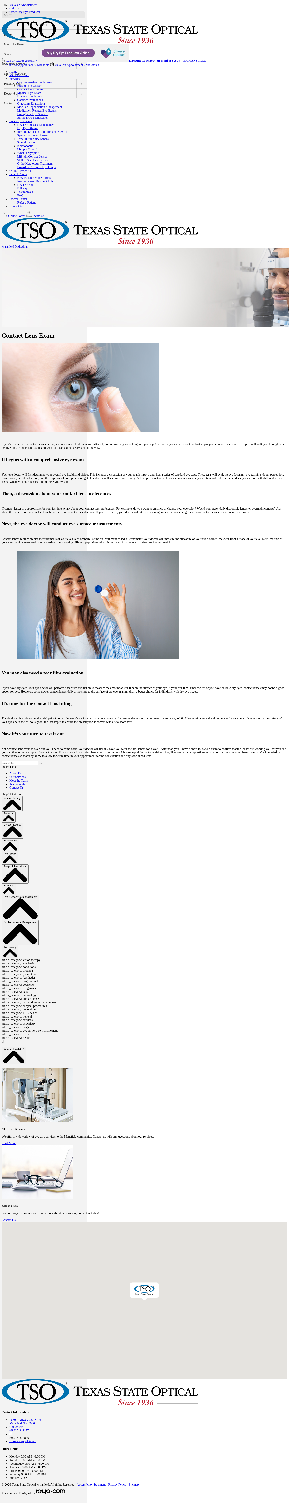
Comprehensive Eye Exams (34, 82)
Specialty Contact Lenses (33, 135)
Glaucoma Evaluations (31, 103)
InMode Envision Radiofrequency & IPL (42, 131)
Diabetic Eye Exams (30, 96)
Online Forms (16, 215)
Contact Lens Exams (30, 89)
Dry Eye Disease (27, 128)
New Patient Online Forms (34, 177)
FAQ (20, 195)
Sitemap (134, 1484)
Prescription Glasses (29, 85)
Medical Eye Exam (29, 93)
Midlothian (21, 246)
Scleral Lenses (26, 142)
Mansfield (8, 246)
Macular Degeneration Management (39, 107)
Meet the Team (18, 780)
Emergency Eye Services (32, 114)
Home (13, 71)
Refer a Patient (26, 202)
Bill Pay (22, 188)
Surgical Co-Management (33, 117)
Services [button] (14, 78)
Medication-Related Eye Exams (37, 110)
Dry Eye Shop (26, 184)
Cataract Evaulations (30, 100)
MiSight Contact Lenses (32, 156)
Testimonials (25, 192)
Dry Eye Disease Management (36, 124)
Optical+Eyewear (20, 170)
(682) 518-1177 (19, 1428)
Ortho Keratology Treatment (34, 163)
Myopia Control (27, 149)
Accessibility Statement (91, 1484)
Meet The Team (19, 75)
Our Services (17, 777)
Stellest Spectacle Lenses (32, 160)
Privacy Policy (117, 1484)
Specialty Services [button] (20, 121)
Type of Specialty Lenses (33, 138)
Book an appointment (22, 1441)
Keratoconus (25, 146)
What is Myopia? (28, 153)
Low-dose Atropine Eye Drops (36, 167)
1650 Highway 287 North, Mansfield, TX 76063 (25, 1421)
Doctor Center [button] (18, 199)
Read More (9, 1143)
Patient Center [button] (18, 174)
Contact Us (16, 206)
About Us (15, 773)
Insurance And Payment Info (35, 181)
